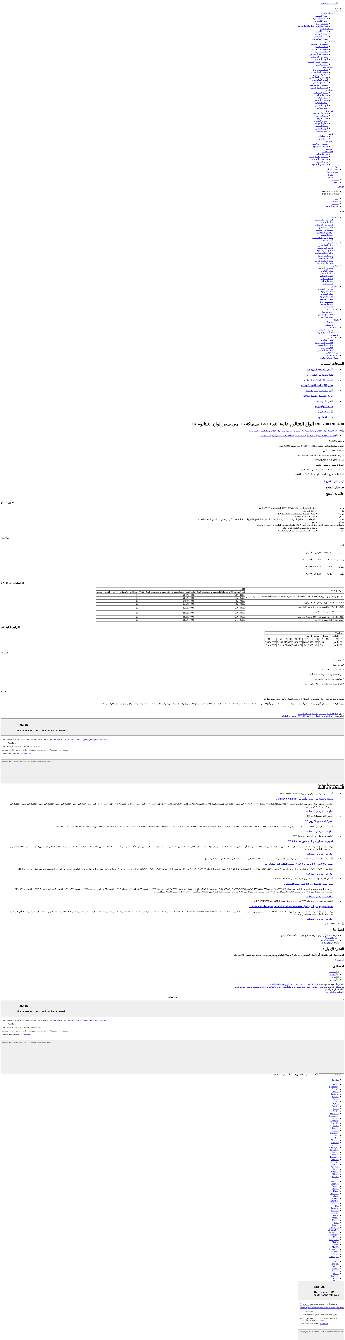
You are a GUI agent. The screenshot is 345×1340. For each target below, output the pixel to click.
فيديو (336, 182)
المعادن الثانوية (326, 28)
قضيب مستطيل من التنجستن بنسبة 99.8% (310, 841)
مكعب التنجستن (320, 52)
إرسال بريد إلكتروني (335, 992)
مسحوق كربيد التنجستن (317, 62)
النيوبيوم (329, 110)
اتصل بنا (335, 179)
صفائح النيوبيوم (321, 123)
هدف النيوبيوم (321, 116)
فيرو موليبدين (258, 987)
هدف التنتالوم (322, 95)
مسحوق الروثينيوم (320, 144)
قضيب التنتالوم (321, 100)
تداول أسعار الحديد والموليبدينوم (279, 987)
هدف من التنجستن (319, 159)
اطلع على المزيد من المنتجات (319, 811)
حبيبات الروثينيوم (320, 146)
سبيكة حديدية (327, 13)
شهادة (330, 177)
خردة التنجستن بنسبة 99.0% (318, 395)
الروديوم (329, 149)
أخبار (336, 167)
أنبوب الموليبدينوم (320, 80)
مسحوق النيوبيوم (320, 113)
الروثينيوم (329, 141)
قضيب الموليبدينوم (319, 72)
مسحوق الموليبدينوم (319, 85)
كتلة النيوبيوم (322, 131)
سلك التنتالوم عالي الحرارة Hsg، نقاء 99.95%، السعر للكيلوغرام (310, 716)
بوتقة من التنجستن (319, 57)
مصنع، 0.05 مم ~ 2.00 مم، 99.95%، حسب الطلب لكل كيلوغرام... (298, 863)
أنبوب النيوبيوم (321, 128)
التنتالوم (329, 90)
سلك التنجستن (321, 46)
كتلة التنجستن (321, 64)
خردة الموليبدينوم (324, 406)
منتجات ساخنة (303, 984)
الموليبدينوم (328, 67)
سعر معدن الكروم (319, 987)
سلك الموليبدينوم (320, 69)
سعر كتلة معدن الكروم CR (319, 821)
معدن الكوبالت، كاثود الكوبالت (317, 385)
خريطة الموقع (289, 984)
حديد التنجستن (321, 16)
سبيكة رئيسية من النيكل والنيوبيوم (312, 26)
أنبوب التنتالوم (321, 105)
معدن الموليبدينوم (320, 39)
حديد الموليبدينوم (320, 18)
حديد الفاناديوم (321, 21)
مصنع (330, 174)
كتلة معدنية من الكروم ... (320, 374)
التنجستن (329, 41)
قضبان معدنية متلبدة (329, 358)
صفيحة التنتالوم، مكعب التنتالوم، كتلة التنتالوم (317, 713)
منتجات (335, 11)
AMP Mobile (275, 984)
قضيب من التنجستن (319, 44)
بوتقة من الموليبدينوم (318, 77)
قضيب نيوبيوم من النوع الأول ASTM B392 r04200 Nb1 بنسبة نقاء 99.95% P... (291, 906)
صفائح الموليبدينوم (319, 75)
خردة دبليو (323, 139)
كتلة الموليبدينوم (320, 82)
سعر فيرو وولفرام (302, 987)
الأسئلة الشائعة (332, 169)
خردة (331, 133)
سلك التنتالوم (322, 98)
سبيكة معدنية (333, 355)
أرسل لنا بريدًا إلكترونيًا (334, 481)
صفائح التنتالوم (321, 103)
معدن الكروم (322, 31)
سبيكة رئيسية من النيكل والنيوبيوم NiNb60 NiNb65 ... (304, 798)
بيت (337, 8)
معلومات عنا (333, 172)
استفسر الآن (338, 960)
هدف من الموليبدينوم (318, 156)
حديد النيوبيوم (322, 23)
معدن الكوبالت (321, 34)
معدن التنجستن (321, 36)
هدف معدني (327, 151)
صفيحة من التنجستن (319, 54)
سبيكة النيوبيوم (321, 126)
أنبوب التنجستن (321, 59)
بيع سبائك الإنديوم (336, 987)
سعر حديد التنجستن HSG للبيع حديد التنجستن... (308, 883)
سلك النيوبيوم (322, 118)
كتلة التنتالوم (322, 108)
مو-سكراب (323, 136)
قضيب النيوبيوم (321, 121)
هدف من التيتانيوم (320, 164)
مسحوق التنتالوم (320, 92)
